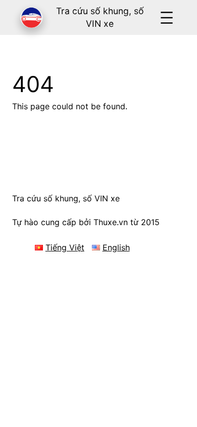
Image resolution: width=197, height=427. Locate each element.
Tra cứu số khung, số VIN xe (66, 198)
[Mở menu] (167, 18)
